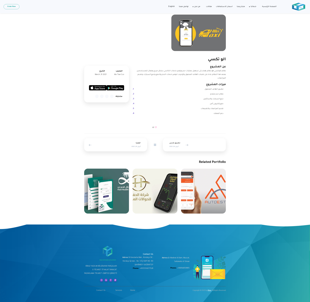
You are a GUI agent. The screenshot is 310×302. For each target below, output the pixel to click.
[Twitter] (115, 280)
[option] (203, 193)
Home (132, 291)
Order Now (11, 7)
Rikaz (209, 290)
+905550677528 (146, 269)
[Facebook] (110, 280)
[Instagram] (101, 280)
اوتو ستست (203, 190)
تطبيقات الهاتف (203, 192)
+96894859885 (183, 268)
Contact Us (100, 291)
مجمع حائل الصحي (106, 190)
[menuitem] (171, 6)
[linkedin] (106, 280)
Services (118, 291)
